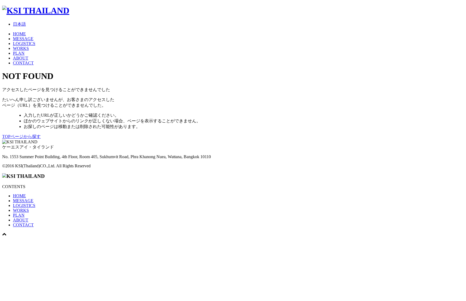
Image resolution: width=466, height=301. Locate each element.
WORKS (21, 48)
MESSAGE (23, 38)
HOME (19, 34)
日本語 (19, 24)
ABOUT (20, 58)
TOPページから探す (21, 136)
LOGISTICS (24, 43)
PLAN (19, 53)
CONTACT (23, 63)
